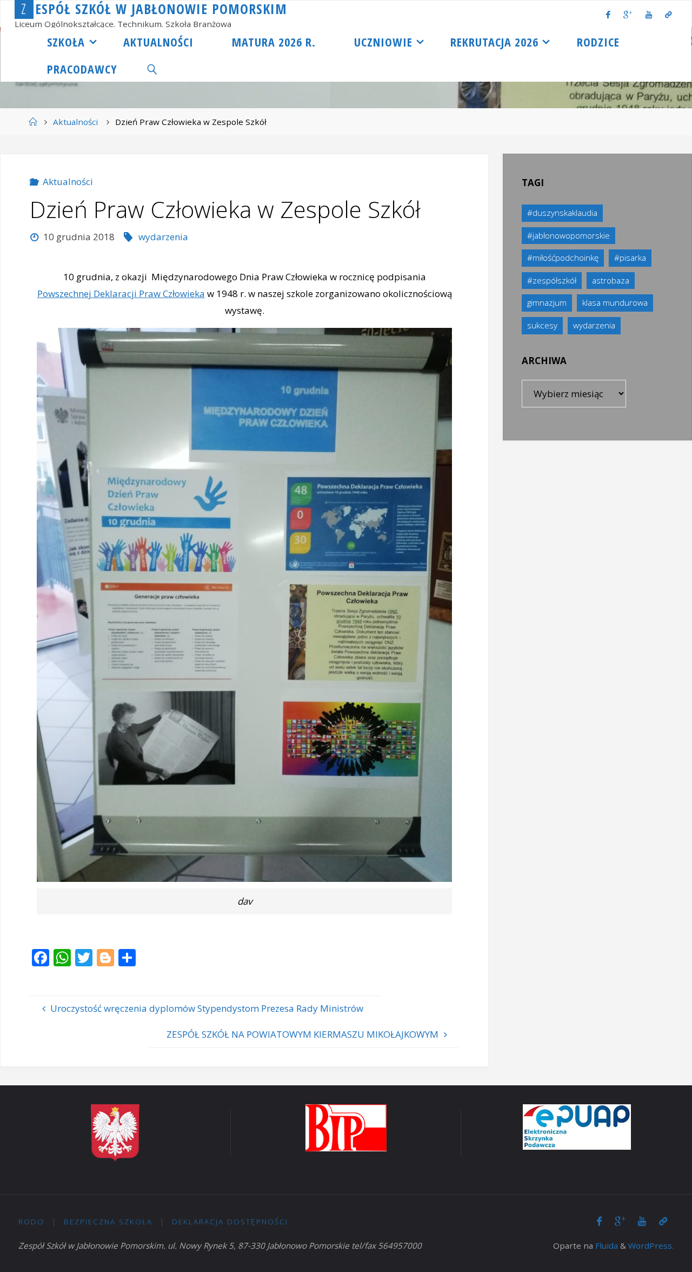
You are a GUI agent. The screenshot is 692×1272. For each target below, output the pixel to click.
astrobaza (610, 280)
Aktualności (75, 121)
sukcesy (542, 325)
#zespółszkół (551, 280)
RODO (31, 1221)
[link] (153, 68)
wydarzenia (163, 236)
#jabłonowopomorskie (568, 235)
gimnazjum (547, 302)
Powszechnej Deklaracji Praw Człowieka (121, 293)
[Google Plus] (628, 14)
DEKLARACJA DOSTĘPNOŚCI (230, 1221)
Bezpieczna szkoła (108, 1221)
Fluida (605, 1245)
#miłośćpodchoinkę (562, 257)
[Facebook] (608, 14)
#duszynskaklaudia (562, 212)
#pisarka (630, 257)
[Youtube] (648, 14)
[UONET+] (668, 14)
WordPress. (651, 1245)
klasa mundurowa (615, 302)
